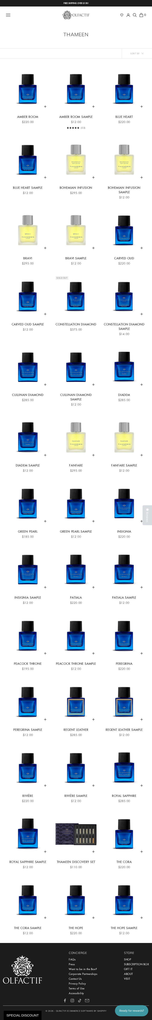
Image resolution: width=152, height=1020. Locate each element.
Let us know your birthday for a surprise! (112, 535)
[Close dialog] (148, 457)
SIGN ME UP (114, 556)
